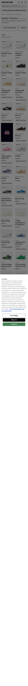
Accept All (14, 324)
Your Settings (14, 315)
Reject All (14, 320)
